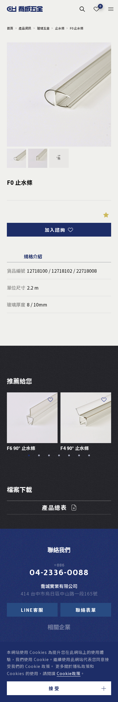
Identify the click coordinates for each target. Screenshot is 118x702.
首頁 (10, 28)
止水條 (59, 28)
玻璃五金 (43, 28)
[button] (59, 688)
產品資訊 (25, 28)
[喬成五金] (25, 9)
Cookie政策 (68, 673)
